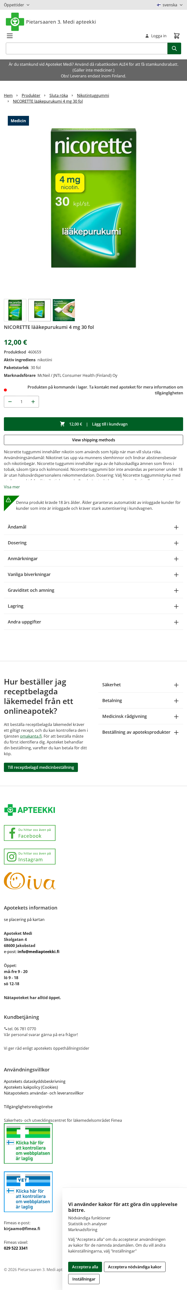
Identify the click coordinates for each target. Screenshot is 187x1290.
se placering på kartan (24, 919)
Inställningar (83, 1279)
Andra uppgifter (24, 622)
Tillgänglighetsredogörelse (28, 1106)
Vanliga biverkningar (29, 574)
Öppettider (14, 5)
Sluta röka (58, 95)
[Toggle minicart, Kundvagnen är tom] (176, 35)
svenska (170, 5)
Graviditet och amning (31, 590)
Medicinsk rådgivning (124, 716)
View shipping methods (93, 440)
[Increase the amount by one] (33, 402)
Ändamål (17, 527)
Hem (8, 95)
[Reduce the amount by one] (10, 402)
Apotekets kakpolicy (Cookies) (31, 1087)
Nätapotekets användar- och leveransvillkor (44, 1093)
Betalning (112, 700)
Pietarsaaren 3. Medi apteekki (61, 22)
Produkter (31, 95)
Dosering (17, 543)
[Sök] (174, 48)
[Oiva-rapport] (93, 880)
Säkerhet (111, 684)
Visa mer (12, 487)
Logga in (159, 35)
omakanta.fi (31, 736)
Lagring (15, 606)
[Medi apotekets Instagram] (93, 856)
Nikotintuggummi (93, 95)
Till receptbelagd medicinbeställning (41, 767)
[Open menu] (10, 36)
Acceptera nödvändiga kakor (134, 1267)
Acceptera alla (85, 1267)
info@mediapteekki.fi (38, 951)
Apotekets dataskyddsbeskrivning (34, 1081)
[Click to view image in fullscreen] (93, 203)
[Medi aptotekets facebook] (93, 833)
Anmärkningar (23, 558)
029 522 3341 (16, 1248)
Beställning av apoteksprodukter (136, 732)
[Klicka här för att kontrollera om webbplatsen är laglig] (93, 1143)
